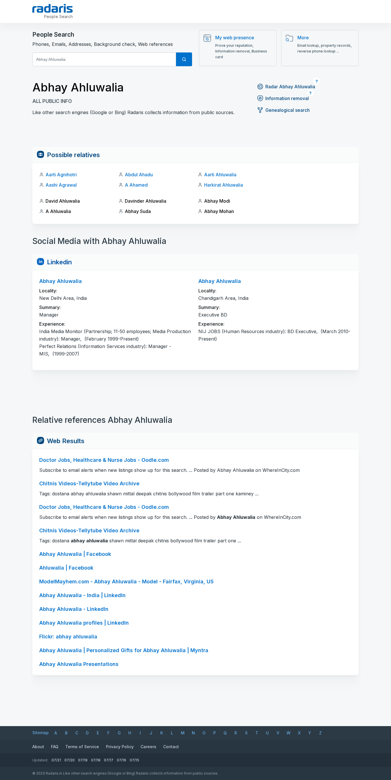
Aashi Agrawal (61, 185)
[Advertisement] (195, 134)
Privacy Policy (120, 746)
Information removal (287, 98)
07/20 (69, 760)
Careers (148, 746)
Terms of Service (82, 746)
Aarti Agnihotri (61, 174)
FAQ (54, 746)
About (38, 746)
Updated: (40, 760)
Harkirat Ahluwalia (223, 185)
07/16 (121, 760)
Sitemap (40, 732)
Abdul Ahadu (139, 174)
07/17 (108, 760)
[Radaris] (52, 8)
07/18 (95, 760)
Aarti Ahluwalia (220, 174)
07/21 (56, 760)
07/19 (83, 760)
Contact (171, 746)
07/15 (134, 760)
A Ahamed (136, 185)
